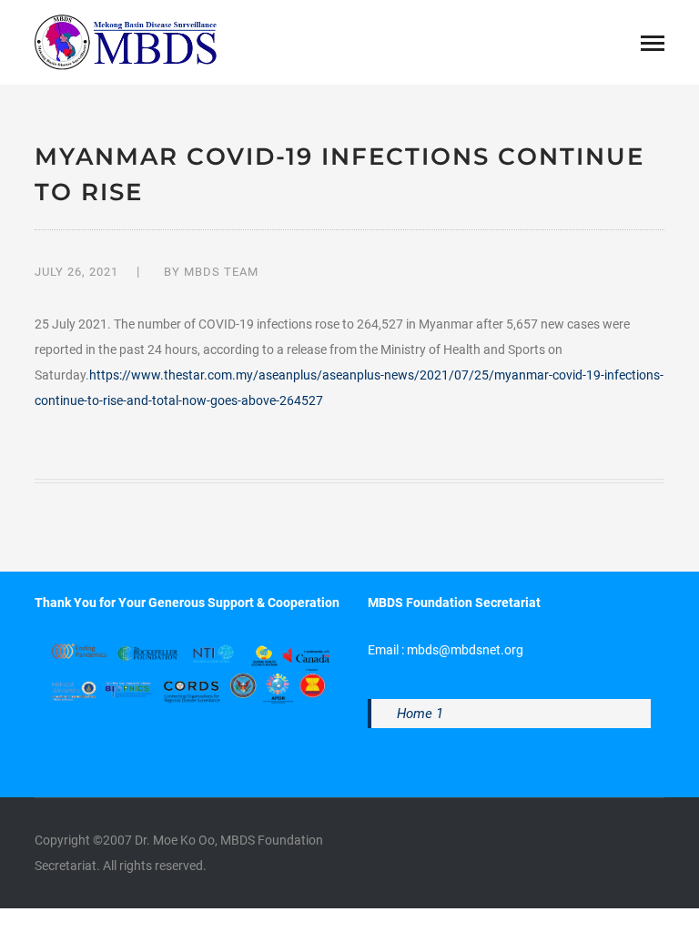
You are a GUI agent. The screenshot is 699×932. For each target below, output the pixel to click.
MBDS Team (221, 272)
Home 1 (420, 713)
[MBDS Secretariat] (126, 41)
